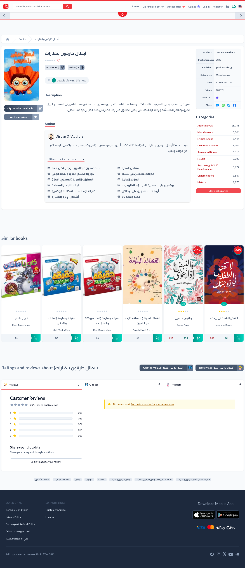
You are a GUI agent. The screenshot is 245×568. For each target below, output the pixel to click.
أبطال (77, 479)
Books (135, 6)
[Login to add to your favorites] (58, 60)
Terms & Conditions (17, 509)
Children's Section (153, 6)
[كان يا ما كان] (21, 274)
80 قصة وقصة (131, 196)
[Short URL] (227, 97)
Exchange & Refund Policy (20, 524)
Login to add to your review (46, 461)
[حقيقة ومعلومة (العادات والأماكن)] (61, 274)
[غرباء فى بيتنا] (240, 15)
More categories (218, 190)
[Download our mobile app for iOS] (203, 514)
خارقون (89, 479)
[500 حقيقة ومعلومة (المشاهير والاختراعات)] (102, 274)
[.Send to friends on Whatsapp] (223, 105)
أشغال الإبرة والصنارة (65, 196)
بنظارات (101, 479)
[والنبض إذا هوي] (183, 274)
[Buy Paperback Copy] (21, 338)
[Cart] (227, 6)
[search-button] (67, 6)
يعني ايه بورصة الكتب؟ (17, 538)
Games (192, 6)
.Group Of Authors (69, 136)
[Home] (7, 39)
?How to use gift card (18, 531)
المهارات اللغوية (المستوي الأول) (72, 179)
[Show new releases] (122, 15)
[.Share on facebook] (234, 105)
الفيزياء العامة (130, 179)
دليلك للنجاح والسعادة (66, 185)
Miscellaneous (223, 75)
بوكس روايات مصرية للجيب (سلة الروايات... (149, 185)
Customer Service (56, 509)
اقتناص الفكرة (130, 168)
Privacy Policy (13, 516)
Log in (206, 6)
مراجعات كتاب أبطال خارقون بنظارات (194, 479)
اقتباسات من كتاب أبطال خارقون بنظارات (154, 479)
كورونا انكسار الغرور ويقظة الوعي (73, 173)
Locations (51, 516)
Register (218, 6)
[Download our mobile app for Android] (227, 514)
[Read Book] (183, 304)
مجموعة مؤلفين (62, 479)
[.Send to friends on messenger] (217, 105)
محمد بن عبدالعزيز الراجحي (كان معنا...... (76, 168)
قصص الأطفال (42, 479)
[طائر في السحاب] (5, 15)
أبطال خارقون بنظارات (120, 479)
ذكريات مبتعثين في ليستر (138, 173)
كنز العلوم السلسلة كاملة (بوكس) (73, 191)
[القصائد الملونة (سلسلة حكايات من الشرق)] (142, 274)
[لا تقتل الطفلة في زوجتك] (224, 274)
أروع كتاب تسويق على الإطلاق (140, 191)
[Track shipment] (233, 6)
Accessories (174, 6)
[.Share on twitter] (228, 105)
